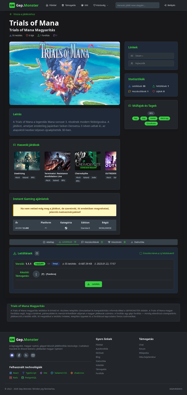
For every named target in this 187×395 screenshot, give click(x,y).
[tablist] (93, 242)
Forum (142, 348)
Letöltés (96, 284)
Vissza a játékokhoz (24, 14)
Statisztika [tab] (139, 242)
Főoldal (99, 344)
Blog (98, 357)
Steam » (139, 55)
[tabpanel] (93, 270)
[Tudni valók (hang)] (37, 253)
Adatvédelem (175, 388)
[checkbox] (141, 253)
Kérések (100, 352)
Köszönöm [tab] (118, 242)
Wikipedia (144, 352)
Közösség (100, 5)
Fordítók (100, 373)
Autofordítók (102, 348)
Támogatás (101, 369)
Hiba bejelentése (147, 357)
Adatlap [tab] (50, 242)
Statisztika (101, 361)
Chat (141, 344)
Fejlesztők (140, 63)
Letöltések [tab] (69, 242)
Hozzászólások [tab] (93, 242)
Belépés (171, 5)
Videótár (100, 365)
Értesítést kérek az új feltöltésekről (158, 253)
